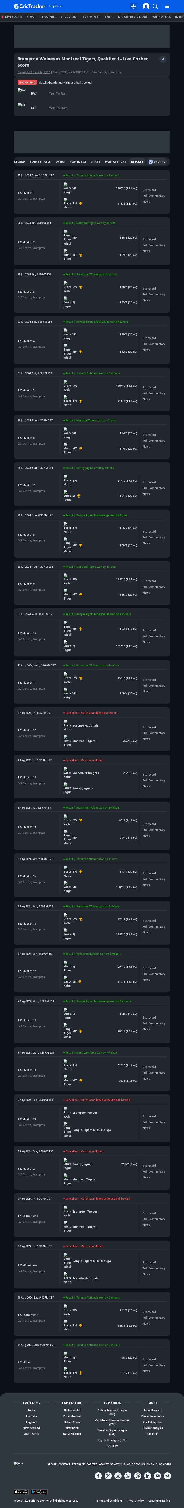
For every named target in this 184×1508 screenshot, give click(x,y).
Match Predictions (133, 17)
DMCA (150, 1464)
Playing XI (78, 161)
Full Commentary (154, 196)
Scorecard (16, 161)
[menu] (167, 6)
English (53, 6)
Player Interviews (152, 1416)
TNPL (108, 17)
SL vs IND (47, 17)
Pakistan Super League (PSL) (112, 1432)
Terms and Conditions (109, 1501)
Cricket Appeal (152, 1422)
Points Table (40, 161)
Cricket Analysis (152, 1428)
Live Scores (13, 17)
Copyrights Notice (159, 1501)
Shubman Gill (72, 1410)
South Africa (31, 1434)
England (31, 1422)
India (31, 1410)
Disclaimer (163, 1464)
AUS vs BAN (69, 17)
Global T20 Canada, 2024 (34, 72)
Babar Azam (72, 1422)
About (52, 1464)
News (30, 17)
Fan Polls (152, 1434)
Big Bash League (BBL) (112, 1440)
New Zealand (31, 1428)
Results (137, 161)
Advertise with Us (112, 1464)
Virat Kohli (72, 1428)
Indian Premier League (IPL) (112, 1412)
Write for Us (136, 1464)
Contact (64, 1464)
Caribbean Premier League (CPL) (112, 1422)
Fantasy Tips (161, 17)
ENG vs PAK (90, 17)
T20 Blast (112, 1446)
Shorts (159, 162)
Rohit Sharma (72, 1416)
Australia (31, 1416)
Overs (60, 161)
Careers (92, 1464)
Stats (95, 161)
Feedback (78, 1464)
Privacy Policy (135, 1501)
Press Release (152, 1410)
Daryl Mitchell (72, 1434)
